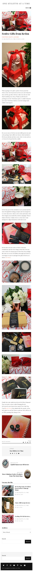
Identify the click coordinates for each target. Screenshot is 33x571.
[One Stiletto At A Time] (16, 5)
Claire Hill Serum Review (8, 505)
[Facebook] (7, 565)
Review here (8, 408)
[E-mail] (24, 565)
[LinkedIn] (21, 565)
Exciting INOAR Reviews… (8, 518)
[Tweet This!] (23, 442)
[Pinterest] (17, 565)
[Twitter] (3, 565)
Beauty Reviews (6, 441)
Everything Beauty (7, 37)
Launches (16, 37)
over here (8, 257)
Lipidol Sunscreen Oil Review (19, 464)
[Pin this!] (30, 442)
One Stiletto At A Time (9, 39)
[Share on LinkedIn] (28, 442)
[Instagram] (10, 565)
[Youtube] (14, 565)
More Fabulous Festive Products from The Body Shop (12, 475)
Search (4, 539)
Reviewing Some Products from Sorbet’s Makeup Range (8, 490)
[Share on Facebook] (26, 442)
